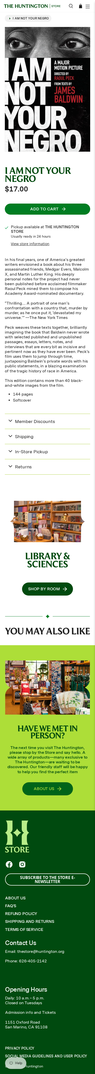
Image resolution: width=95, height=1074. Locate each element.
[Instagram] (22, 864)
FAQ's (10, 905)
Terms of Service (24, 929)
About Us (15, 898)
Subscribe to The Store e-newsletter (47, 879)
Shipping (24, 436)
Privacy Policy (19, 1048)
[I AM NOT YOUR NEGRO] (47, 89)
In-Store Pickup (31, 451)
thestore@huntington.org (40, 951)
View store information (30, 243)
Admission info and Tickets (30, 1012)
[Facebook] (9, 864)
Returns (23, 466)
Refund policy (21, 913)
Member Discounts (35, 421)
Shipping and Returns (29, 921)
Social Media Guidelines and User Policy (46, 1056)
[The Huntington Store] (34, 6)
